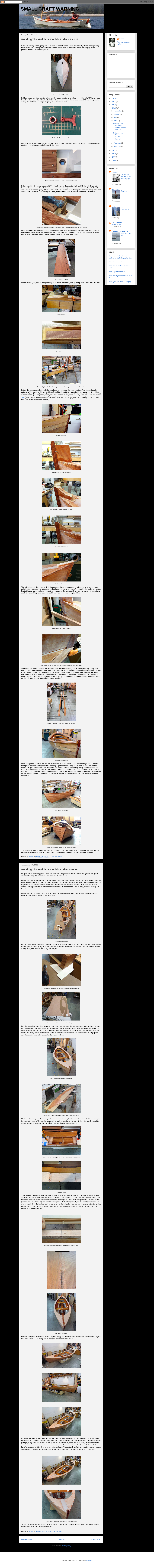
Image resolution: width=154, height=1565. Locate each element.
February (117, 143)
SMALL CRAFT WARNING (49, 8)
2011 (114, 150)
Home (61, 1539)
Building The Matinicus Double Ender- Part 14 (49, 869)
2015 (114, 98)
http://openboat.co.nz (117, 272)
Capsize (124, 191)
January (117, 146)
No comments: (57, 857)
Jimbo (121, 39)
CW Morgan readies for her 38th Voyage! (126, 176)
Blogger (89, 1560)
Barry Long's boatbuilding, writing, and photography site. (120, 257)
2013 (114, 105)
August (117, 114)
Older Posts (96, 1539)
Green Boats (117, 223)
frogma (114, 206)
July (115, 117)
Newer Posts (26, 1539)
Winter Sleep (116, 224)
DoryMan (115, 189)
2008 (114, 160)
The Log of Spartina (120, 231)
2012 (114, 108)
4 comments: (58, 1531)
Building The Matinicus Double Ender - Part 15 (49, 39)
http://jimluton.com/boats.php (120, 282)
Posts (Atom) (66, 1546)
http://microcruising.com (118, 262)
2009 (114, 157)
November (118, 111)
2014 (114, 101)
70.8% (114, 172)
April (116, 121)
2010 (114, 154)
